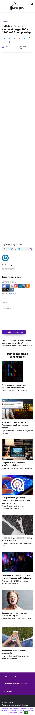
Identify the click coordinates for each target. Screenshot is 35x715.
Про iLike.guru (10, 676)
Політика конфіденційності (15, 684)
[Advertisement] (17, 76)
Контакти (8, 691)
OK (26, 712)
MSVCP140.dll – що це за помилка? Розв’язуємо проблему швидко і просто (16, 425)
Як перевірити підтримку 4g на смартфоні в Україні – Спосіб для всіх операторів (16, 500)
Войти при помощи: (9, 282)
